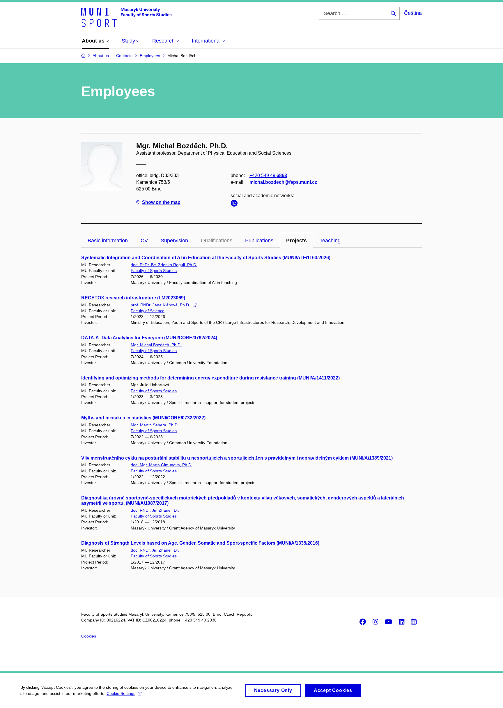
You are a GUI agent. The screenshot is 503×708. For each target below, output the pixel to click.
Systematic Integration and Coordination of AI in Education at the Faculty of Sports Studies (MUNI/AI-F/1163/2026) (205, 257)
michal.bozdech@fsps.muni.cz (283, 182)
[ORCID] (235, 204)
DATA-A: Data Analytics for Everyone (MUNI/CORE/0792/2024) (149, 337)
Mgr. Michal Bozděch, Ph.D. (156, 344)
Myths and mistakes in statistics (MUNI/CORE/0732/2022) (143, 417)
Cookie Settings (121, 693)
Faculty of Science (147, 310)
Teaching (330, 240)
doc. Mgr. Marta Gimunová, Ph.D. (161, 464)
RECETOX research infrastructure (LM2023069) (133, 297)
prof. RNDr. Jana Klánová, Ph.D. (160, 305)
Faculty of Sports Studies (154, 270)
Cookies (88, 636)
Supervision (174, 240)
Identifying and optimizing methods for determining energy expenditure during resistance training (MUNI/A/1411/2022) (210, 377)
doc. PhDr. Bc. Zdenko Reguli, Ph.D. (164, 264)
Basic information (108, 240)
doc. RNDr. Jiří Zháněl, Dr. (155, 510)
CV (144, 240)
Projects (296, 240)
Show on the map (161, 202)
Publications (259, 240)
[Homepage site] (126, 17)
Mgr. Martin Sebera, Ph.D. (155, 425)
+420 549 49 (268, 175)
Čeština (413, 13)
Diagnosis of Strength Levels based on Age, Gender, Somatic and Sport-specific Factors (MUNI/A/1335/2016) (200, 543)
